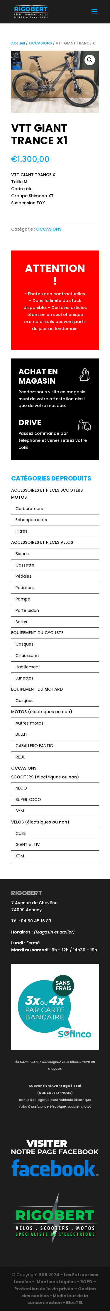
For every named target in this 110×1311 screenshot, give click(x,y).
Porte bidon (27, 610)
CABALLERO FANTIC (34, 746)
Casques (24, 644)
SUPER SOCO (28, 799)
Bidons (22, 554)
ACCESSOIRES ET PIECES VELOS (42, 542)
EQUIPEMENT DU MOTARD (37, 689)
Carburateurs (29, 509)
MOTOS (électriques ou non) (41, 712)
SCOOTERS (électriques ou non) (45, 777)
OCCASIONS (40, 43)
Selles (21, 622)
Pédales (23, 576)
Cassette (25, 565)
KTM (20, 856)
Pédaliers (25, 588)
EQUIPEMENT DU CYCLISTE (37, 633)
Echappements (31, 520)
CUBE (21, 833)
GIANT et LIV (28, 844)
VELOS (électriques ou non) (40, 822)
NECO (21, 788)
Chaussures (28, 655)
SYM (20, 811)
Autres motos (29, 723)
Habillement (28, 667)
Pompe (23, 599)
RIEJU (21, 757)
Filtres (21, 531)
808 (43, 1275)
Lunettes (24, 678)
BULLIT (22, 734)
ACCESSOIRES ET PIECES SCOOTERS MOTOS (47, 493)
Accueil (18, 43)
